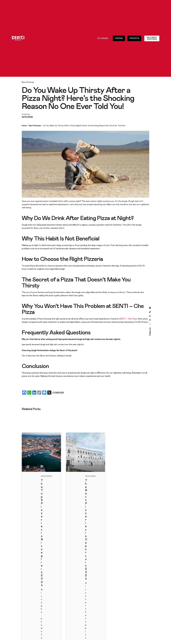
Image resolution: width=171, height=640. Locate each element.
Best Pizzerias (28, 82)
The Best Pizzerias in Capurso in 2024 (86, 529)
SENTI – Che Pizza (128, 319)
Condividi (58, 393)
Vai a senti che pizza (152, 38)
